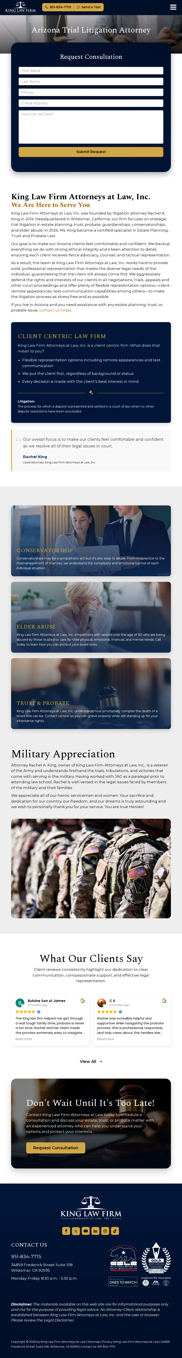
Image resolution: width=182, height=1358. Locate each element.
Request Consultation (55, 1147)
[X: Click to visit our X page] (75, 1231)
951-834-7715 (60, 7)
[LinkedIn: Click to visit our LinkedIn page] (95, 1231)
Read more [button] (24, 1039)
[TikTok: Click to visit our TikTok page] (115, 1231)
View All (88, 1061)
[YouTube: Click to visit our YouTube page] (85, 1231)
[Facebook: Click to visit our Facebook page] (66, 1231)
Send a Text (91, 7)
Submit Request (91, 152)
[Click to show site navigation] (173, 7)
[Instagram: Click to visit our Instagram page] (105, 1231)
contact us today (55, 310)
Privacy (107, 1341)
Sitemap (93, 1341)
